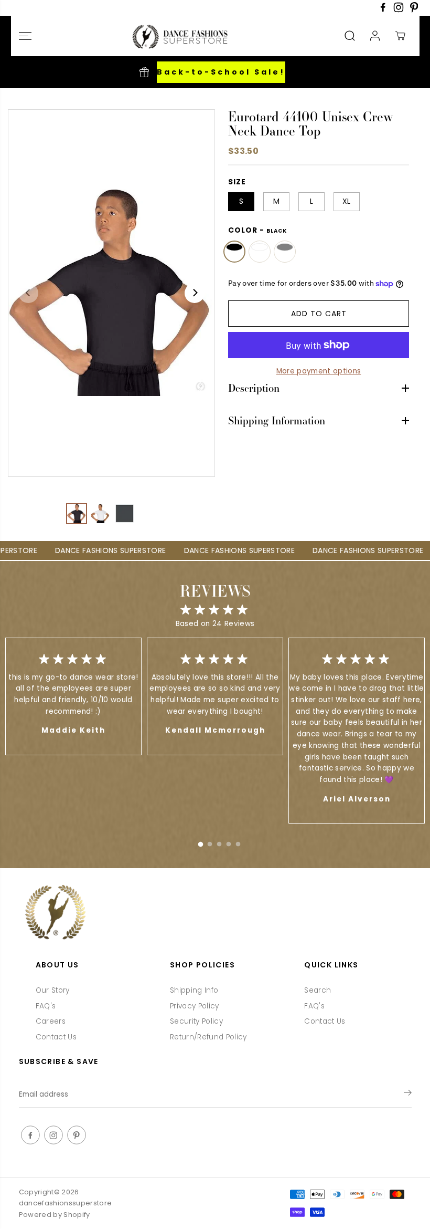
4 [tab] (228, 842)
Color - (257, 230)
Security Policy (196, 1021)
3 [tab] (219, 842)
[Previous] (28, 293)
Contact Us (56, 1037)
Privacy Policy (194, 1006)
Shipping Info (194, 990)
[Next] (195, 293)
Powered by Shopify (54, 1215)
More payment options (318, 371)
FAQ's (46, 1006)
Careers (51, 1021)
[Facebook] (383, 10)
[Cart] (400, 35)
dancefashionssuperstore (65, 1203)
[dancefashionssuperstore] (177, 36)
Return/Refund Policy (208, 1037)
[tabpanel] (215, 696)
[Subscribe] (408, 1094)
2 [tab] (209, 842)
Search (317, 990)
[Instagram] (398, 10)
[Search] (349, 35)
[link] (215, 913)
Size (237, 181)
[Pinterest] (414, 10)
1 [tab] (200, 842)
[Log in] (374, 35)
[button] (25, 36)
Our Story (53, 990)
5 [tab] (238, 842)
